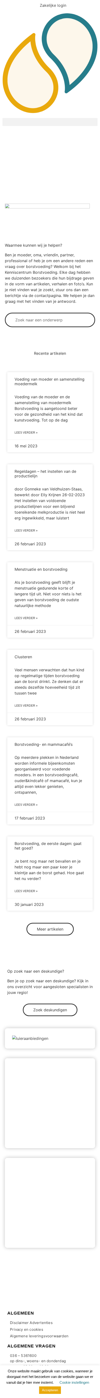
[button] (50, 122)
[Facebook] (7, 1289)
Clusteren (23, 656)
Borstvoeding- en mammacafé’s (44, 744)
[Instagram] (29, 1289)
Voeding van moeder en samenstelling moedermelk (49, 381)
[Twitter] (18, 1289)
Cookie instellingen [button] (74, 1382)
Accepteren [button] (50, 1390)
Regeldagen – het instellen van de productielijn (45, 473)
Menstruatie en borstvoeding (41, 569)
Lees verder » (26, 432)
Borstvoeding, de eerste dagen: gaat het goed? (48, 846)
